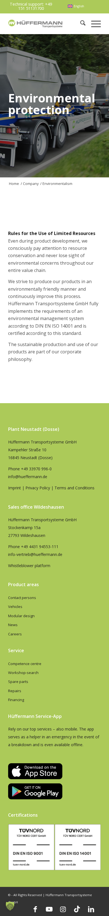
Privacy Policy (37, 487)
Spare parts (18, 681)
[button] (10, 906)
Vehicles (15, 606)
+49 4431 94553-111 (39, 546)
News (13, 624)
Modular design (21, 615)
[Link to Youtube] (49, 909)
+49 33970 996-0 (36, 468)
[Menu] (93, 23)
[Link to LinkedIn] (91, 909)
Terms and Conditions (74, 487)
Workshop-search (23, 672)
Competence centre (24, 663)
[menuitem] (76, 6)
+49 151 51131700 (35, 6)
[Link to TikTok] (77, 909)
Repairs (14, 690)
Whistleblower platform (29, 565)
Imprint (14, 487)
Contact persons (22, 597)
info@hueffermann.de (27, 476)
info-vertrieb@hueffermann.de (35, 554)
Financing (16, 699)
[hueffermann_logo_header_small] (36, 23)
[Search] (80, 23)
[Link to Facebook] (35, 909)
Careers (15, 633)
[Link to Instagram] (63, 909)
